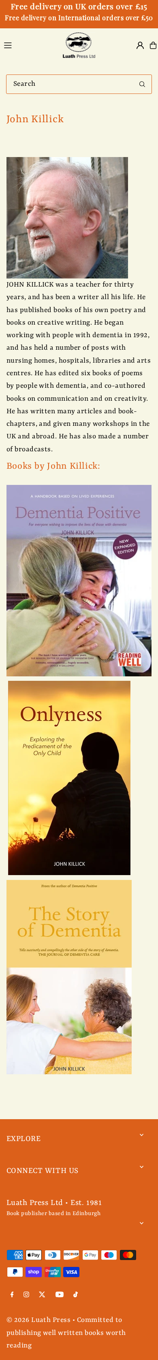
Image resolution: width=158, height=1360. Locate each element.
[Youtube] (60, 1296)
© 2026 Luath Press (38, 1320)
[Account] (140, 45)
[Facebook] (12, 1296)
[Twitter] (42, 1296)
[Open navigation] (28, 45)
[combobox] (79, 84)
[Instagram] (26, 1296)
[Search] (142, 84)
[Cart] (153, 45)
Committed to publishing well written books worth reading (66, 1332)
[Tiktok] (75, 1296)
